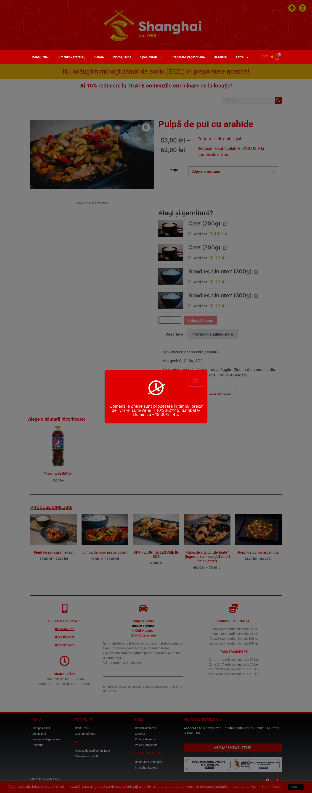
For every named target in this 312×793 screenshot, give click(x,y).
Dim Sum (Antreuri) (71, 57)
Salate (99, 57)
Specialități (148, 57)
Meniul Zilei (40, 57)
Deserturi (220, 57)
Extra (240, 57)
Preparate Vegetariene (188, 57)
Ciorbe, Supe (122, 57)
